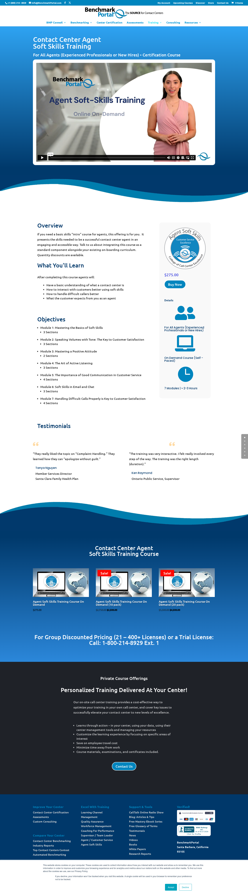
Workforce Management (96, 826)
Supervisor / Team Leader (97, 835)
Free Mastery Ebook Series (145, 821)
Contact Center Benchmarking (52, 841)
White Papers (137, 849)
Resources (191, 22)
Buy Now (175, 284)
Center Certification (109, 22)
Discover (200, 3)
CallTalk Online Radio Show (146, 812)
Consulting (173, 22)
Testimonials (137, 830)
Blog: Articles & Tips (141, 817)
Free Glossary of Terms (143, 826)
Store (211, 3)
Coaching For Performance (97, 830)
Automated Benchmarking (49, 854)
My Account (164, 3)
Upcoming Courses (183, 3)
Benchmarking (80, 22)
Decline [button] (185, 887)
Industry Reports (43, 845)
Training (153, 22)
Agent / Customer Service (97, 840)
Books (133, 844)
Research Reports (140, 853)
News (132, 835)
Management (89, 817)
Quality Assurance (92, 821)
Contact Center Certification (51, 812)
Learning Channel (92, 812)
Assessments (135, 22)
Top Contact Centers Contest (51, 850)
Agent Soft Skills (91, 844)
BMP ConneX (54, 22)
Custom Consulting (45, 821)
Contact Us (222, 3)
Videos (133, 840)
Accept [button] (171, 887)
